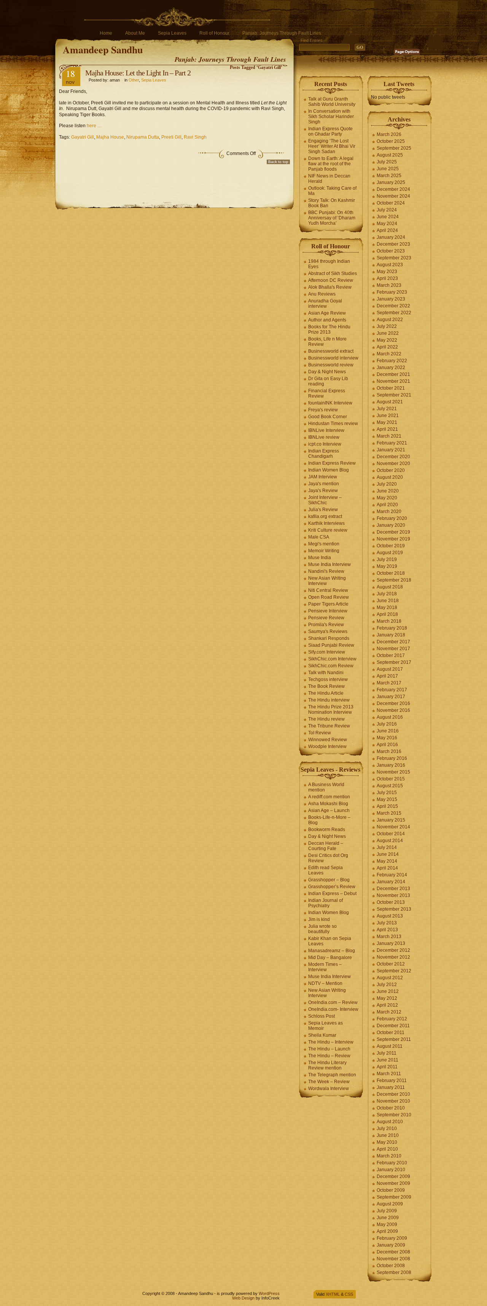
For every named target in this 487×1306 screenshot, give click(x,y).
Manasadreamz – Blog (331, 950)
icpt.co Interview (324, 444)
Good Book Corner (327, 416)
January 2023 (391, 299)
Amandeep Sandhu (103, 49)
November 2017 (393, 648)
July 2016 (387, 724)
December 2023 (393, 244)
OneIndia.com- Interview (333, 1009)
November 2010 (393, 1101)
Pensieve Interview (327, 611)
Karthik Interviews (326, 523)
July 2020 (387, 484)
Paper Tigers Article (328, 604)
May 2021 (387, 422)
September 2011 (394, 1039)
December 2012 (393, 950)
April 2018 (387, 614)
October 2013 (391, 902)
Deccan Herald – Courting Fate (325, 846)
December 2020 (393, 456)
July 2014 (387, 847)
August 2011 (390, 1046)
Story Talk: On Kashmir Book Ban (331, 203)
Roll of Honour (214, 33)
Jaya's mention (323, 483)
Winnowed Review (327, 739)
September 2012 (394, 971)
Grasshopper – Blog (329, 879)
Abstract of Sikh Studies (332, 273)
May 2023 (387, 271)
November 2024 (393, 196)
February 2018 (392, 628)
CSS (349, 1294)
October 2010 (391, 1108)
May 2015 (387, 799)
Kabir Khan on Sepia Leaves (329, 941)
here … (94, 125)
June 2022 (388, 333)
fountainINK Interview (330, 403)
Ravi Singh (195, 137)
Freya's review (323, 409)
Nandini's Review (326, 571)
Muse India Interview (329, 564)
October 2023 (391, 251)
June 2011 (387, 1060)
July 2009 (387, 1210)
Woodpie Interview (327, 746)
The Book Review (326, 686)
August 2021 (390, 401)
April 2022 (387, 347)
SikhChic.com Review (330, 665)
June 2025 (388, 168)
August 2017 (390, 669)
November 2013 (393, 895)
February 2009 (392, 1238)
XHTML (333, 1294)
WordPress (269, 1293)
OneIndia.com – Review (333, 1002)
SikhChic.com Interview (332, 659)
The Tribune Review (329, 726)
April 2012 (387, 1005)
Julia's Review (323, 509)
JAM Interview (322, 477)
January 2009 (391, 1245)
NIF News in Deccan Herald (329, 178)
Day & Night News (327, 371)
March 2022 (389, 353)
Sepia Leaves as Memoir (325, 1025)
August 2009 (390, 1204)
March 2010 (389, 1156)
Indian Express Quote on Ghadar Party (330, 131)
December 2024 (393, 189)
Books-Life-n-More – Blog (329, 820)
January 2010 (391, 1169)
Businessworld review (330, 365)
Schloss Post (321, 1016)
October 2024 (391, 203)
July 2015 (387, 792)
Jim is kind (319, 919)
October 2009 (391, 1190)
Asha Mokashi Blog (328, 803)
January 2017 (391, 696)
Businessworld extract (330, 351)
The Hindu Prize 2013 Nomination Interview (330, 709)
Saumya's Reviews (327, 631)
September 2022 (394, 312)
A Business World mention (326, 787)
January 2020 (391, 525)
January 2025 (391, 182)
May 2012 (387, 998)
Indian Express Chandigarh (323, 453)
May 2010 (387, 1142)
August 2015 (390, 785)
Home (106, 33)
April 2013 (387, 929)
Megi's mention (323, 544)
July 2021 (387, 408)
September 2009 (394, 1197)
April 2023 (387, 278)
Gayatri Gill (82, 137)
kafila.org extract (325, 516)
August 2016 (390, 717)
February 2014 (392, 875)
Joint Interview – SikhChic (325, 500)
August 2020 (390, 477)
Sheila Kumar (322, 1035)
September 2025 (394, 148)
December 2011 (393, 1025)
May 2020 (387, 497)
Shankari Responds (328, 638)
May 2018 (387, 607)
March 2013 (389, 936)
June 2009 (388, 1217)
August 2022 (390, 319)
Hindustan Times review (333, 423)
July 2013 (387, 923)
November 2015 (393, 772)
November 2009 (393, 1183)
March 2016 (389, 751)
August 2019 (390, 552)
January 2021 (391, 449)
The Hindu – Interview (330, 1042)
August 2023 (390, 264)
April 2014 (387, 868)
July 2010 (387, 1128)
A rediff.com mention (329, 796)
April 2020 (387, 504)
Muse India (319, 557)
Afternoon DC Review (330, 280)
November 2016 (393, 710)
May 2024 (387, 223)
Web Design (243, 1298)
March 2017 (389, 683)
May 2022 (387, 340)
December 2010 (393, 1094)
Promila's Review (326, 624)
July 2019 (387, 559)
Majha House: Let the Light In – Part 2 (138, 73)
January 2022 (391, 367)
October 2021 (391, 388)
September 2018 (394, 580)
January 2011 (391, 1087)
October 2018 (391, 573)
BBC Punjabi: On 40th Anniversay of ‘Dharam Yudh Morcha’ (331, 218)
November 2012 (393, 957)
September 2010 (394, 1114)
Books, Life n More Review (327, 341)
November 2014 (393, 827)
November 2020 (393, 463)
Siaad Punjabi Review (331, 645)
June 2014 (388, 854)
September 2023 (394, 258)
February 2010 (392, 1162)
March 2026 (389, 134)
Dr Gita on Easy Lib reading (328, 381)
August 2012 (390, 977)
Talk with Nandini (326, 672)
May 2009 (387, 1224)
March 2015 (389, 813)
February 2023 (392, 292)
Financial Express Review (326, 393)
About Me (135, 33)
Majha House (110, 137)
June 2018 (388, 600)
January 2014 (391, 881)
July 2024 (387, 210)
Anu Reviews (322, 294)
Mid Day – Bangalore (330, 957)
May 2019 (387, 566)
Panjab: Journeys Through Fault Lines (281, 33)
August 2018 (390, 587)
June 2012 (388, 991)
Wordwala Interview (328, 1088)
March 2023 (389, 285)
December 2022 (393, 306)
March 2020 (389, 511)
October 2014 (391, 833)
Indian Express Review (332, 463)
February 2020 (392, 518)
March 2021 (389, 436)
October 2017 (391, 655)
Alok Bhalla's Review (330, 287)
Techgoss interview (328, 679)
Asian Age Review (327, 313)
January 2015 (391, 820)
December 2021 (393, 374)
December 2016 (393, 703)
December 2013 (393, 888)
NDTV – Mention (325, 983)
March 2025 (389, 175)
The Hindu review (326, 719)
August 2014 (390, 840)
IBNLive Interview (326, 430)
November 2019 (393, 539)
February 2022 (392, 360)
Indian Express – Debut (332, 893)
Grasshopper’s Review (331, 886)
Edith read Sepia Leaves (325, 870)
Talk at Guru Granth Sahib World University (331, 101)
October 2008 (391, 1265)
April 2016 (387, 744)
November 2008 (393, 1258)
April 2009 (387, 1231)
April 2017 (387, 676)
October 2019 (391, 545)
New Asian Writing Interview (327, 580)
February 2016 (392, 758)
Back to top (278, 162)
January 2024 (391, 237)
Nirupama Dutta (142, 137)
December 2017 (393, 641)
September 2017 (394, 662)
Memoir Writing (323, 550)
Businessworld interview (333, 358)
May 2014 (387, 861)
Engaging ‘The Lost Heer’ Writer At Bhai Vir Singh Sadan (331, 146)
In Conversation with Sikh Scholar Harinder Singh (331, 117)
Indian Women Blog (328, 470)
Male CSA (318, 537)
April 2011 (387, 1066)
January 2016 (391, 765)
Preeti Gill (171, 137)
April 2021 (387, 429)
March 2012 (389, 1012)
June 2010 (388, 1135)
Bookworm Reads (326, 829)
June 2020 (388, 491)
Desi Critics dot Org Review (328, 858)
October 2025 (391, 141)
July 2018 (387, 593)
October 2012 (391, 964)
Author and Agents (327, 320)
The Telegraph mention (332, 1074)
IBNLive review (323, 437)
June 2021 (388, 415)
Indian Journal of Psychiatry (325, 903)
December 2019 (393, 532)
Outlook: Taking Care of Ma (332, 190)
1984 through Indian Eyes (329, 264)
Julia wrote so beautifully (322, 929)
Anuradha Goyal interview (325, 303)
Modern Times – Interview (325, 967)
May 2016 (387, 737)
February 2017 (392, 689)
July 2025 (387, 162)
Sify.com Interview (326, 652)
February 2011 (392, 1080)
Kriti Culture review (327, 530)
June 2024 (388, 216)
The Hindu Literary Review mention (327, 1065)
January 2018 (391, 635)
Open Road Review (328, 597)
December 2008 (393, 1252)
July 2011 (386, 1053)
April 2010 (387, 1149)
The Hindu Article (326, 693)
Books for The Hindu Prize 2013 (329, 329)
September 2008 (394, 1272)
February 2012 (392, 1018)
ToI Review (319, 732)
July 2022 (387, 326)
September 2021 (394, 395)
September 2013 (394, 909)
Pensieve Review (326, 617)
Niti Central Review (328, 590)
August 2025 (390, 155)
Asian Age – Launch (329, 810)
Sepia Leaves (172, 33)
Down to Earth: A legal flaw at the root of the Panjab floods (330, 164)
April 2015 (387, 806)
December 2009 (393, 1176)
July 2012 (387, 984)
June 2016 (388, 731)
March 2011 (389, 1073)
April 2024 (387, 230)
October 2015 (391, 779)
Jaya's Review (323, 490)
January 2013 (391, 943)
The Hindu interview (329, 700)
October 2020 (391, 470)
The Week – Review (329, 1081)
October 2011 (390, 1032)
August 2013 (390, 916)
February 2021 (392, 443)
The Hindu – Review (329, 1055)
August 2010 (390, 1121)
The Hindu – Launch (329, 1049)
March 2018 (389, 621)
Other (134, 80)
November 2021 (393, 381)
